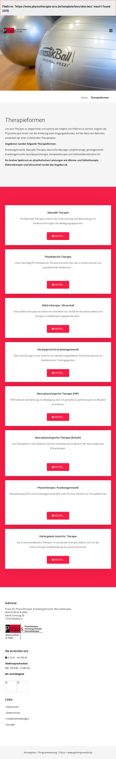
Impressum (13, 706)
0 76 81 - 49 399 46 (17, 657)
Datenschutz (13, 712)
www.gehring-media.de (80, 752)
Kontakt (11, 724)
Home (84, 97)
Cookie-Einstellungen (18, 718)
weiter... (59, 236)
